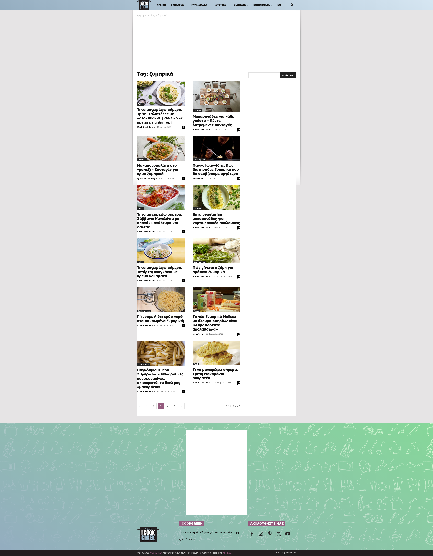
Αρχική (161, 5)
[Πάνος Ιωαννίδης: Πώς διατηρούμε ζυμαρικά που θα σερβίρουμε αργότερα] (216, 148)
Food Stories (143, 364)
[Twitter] (278, 534)
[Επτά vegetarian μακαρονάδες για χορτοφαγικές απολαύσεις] (216, 197)
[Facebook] (251, 534)
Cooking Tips (199, 159)
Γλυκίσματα (199, 5)
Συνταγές (177, 5)
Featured (197, 111)
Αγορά (196, 311)
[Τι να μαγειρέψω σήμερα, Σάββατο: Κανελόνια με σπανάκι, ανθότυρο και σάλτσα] (161, 197)
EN (279, 5)
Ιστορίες (220, 5)
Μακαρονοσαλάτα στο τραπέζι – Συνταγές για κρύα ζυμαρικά (157, 170)
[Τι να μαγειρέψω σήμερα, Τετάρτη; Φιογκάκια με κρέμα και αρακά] (161, 250)
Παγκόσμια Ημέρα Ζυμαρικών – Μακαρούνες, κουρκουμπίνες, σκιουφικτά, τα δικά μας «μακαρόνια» (161, 378)
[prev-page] (140, 406)
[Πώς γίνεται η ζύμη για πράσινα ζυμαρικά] (216, 250)
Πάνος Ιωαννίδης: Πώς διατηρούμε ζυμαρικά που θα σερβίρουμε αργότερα (216, 170)
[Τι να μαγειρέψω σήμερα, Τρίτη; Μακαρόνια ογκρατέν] (216, 353)
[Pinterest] (269, 534)
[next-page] (182, 406)
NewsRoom (198, 178)
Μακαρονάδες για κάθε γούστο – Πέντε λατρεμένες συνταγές (213, 121)
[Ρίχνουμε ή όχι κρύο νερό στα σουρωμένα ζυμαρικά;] (161, 299)
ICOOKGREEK (156, 553)
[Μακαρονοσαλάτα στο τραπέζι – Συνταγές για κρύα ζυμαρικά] (161, 148)
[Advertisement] (216, 42)
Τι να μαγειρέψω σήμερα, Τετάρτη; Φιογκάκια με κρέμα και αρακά (159, 272)
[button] (292, 5)
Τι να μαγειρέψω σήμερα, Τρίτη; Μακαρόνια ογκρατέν (215, 374)
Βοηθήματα (261, 5)
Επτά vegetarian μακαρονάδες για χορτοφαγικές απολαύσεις (216, 219)
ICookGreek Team (146, 127)
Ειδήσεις (240, 5)
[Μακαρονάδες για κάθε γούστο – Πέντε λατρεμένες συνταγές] (216, 96)
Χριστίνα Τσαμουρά (147, 178)
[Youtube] (287, 534)
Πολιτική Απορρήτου (286, 553)
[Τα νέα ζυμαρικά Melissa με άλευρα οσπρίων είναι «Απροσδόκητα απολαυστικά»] (216, 299)
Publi (140, 104)
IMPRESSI (227, 553)
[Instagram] (260, 534)
